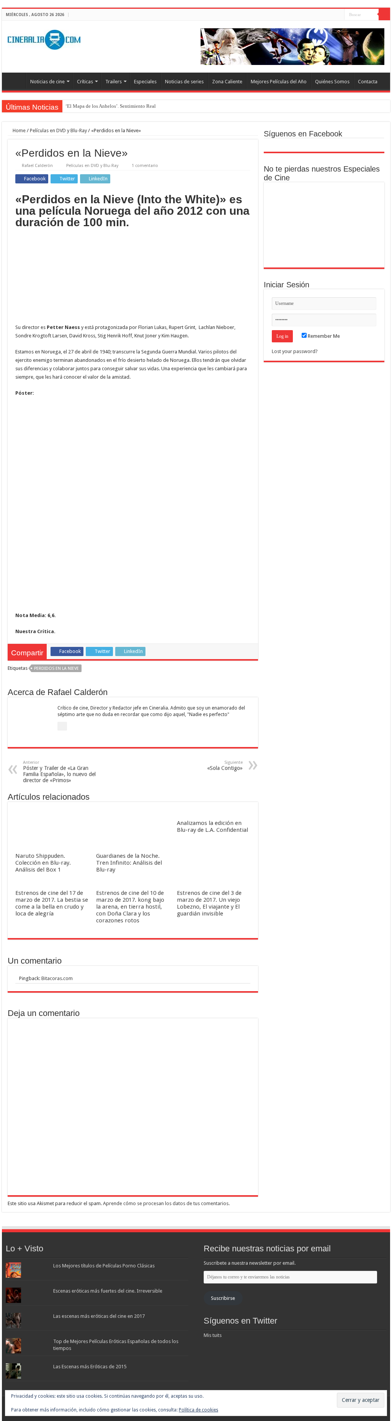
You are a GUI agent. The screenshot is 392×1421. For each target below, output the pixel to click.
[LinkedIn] (338, 14)
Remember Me (323, 336)
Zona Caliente (227, 81)
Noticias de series (184, 81)
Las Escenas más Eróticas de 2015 (89, 1366)
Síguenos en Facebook (303, 134)
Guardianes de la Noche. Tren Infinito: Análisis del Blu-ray (129, 862)
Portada (16, 81)
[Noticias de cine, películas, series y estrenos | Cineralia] (44, 38)
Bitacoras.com (57, 978)
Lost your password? (295, 351)
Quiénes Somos (332, 81)
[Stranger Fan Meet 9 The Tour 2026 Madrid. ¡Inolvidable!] (323, 225)
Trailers (113, 81)
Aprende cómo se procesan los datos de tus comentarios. (166, 1203)
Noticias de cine (47, 81)
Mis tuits (213, 1335)
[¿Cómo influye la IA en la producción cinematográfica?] (323, 199)
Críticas (85, 81)
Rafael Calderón (37, 165)
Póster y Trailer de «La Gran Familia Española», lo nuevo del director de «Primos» (59, 771)
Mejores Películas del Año (279, 81)
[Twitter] (331, 14)
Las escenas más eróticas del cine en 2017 (99, 1316)
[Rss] (317, 14)
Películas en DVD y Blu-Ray (58, 130)
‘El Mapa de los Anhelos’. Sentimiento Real (110, 106)
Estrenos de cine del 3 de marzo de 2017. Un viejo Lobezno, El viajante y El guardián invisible (209, 903)
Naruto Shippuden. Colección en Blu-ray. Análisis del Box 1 (43, 862)
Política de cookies (198, 1410)
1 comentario (145, 165)
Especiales (145, 81)
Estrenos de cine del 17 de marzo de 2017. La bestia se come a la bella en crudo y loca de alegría (51, 903)
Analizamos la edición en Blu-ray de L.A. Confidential (212, 826)
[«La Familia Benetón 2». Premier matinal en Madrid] (286, 225)
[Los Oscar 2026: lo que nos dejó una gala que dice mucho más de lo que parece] (361, 225)
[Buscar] (384, 14)
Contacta (367, 81)
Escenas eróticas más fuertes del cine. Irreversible (107, 1291)
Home (18, 130)
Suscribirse (223, 1298)
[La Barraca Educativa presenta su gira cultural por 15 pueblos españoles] (361, 199)
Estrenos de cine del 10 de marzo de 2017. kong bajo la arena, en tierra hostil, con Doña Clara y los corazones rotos (130, 907)
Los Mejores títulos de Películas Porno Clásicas (104, 1266)
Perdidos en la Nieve (56, 668)
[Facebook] (324, 14)
